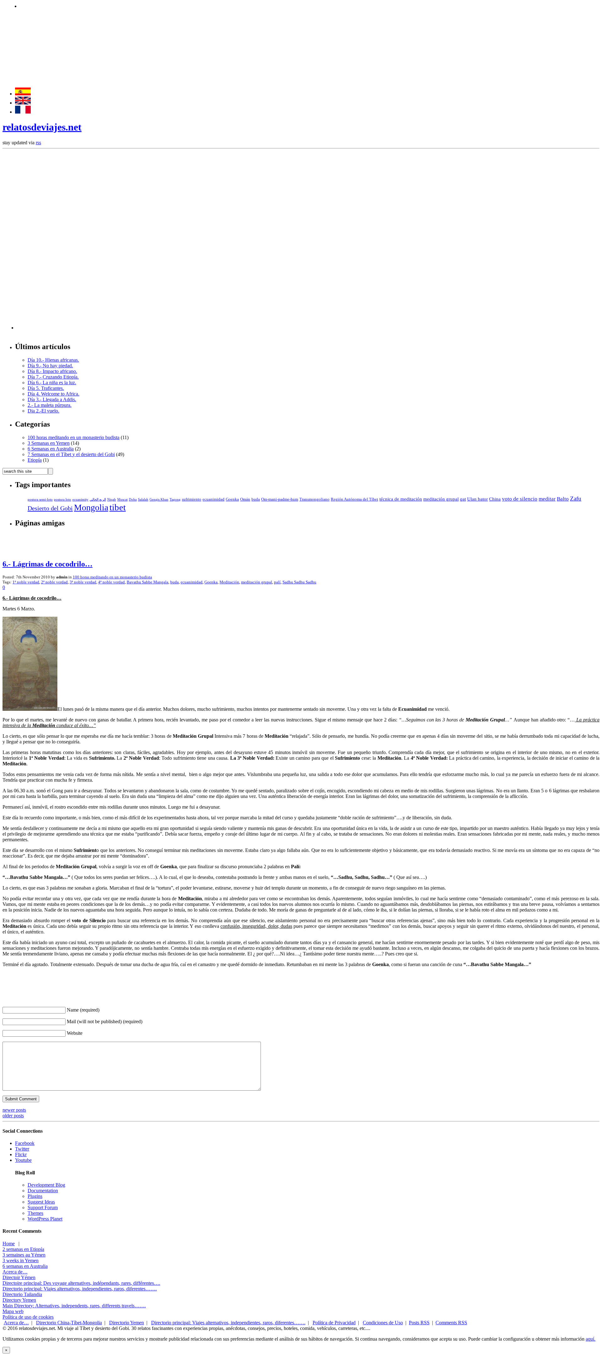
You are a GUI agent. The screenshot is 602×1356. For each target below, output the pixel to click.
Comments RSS (451, 1322)
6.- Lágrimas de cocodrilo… (47, 564)
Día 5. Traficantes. (46, 388)
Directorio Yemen (126, 1322)
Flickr (21, 1154)
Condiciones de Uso (383, 1322)
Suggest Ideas (41, 1201)
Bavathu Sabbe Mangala (147, 582)
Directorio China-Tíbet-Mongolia (69, 1322)
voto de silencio (519, 499)
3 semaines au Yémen (24, 1255)
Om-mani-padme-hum (279, 499)
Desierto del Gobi (50, 508)
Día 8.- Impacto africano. (52, 371)
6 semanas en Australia (25, 1266)
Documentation (43, 1190)
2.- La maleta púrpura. (49, 405)
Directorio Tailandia (22, 1294)
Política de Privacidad (334, 1322)
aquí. (590, 1339)
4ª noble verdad (111, 582)
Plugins (35, 1196)
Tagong (175, 499)
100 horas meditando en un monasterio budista (73, 437)
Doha (133, 499)
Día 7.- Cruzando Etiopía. (53, 377)
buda (255, 499)
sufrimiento (191, 499)
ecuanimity (80, 499)
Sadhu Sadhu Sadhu (299, 582)
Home (9, 1243)
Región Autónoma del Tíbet (354, 499)
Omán (245, 499)
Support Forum (43, 1207)
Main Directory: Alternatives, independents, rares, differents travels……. (74, 1305)
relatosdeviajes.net (42, 127)
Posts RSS (419, 1322)
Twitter (22, 1148)
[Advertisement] (134, 5)
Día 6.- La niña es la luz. (52, 382)
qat (463, 499)
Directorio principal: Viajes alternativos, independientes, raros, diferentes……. (80, 1288)
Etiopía (35, 460)
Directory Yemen (19, 1300)
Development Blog (46, 1185)
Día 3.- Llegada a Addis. (52, 399)
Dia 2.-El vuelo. (43, 410)
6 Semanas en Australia (51, 448)
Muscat (122, 499)
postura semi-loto (40, 499)
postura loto (62, 499)
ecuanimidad (213, 499)
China (495, 499)
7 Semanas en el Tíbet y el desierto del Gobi (71, 454)
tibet (117, 507)
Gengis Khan (159, 499)
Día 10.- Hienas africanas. (53, 360)
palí (277, 582)
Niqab (111, 499)
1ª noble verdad (26, 582)
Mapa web (13, 1311)
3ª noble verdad (83, 582)
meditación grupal (441, 499)
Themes (35, 1213)
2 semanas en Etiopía (23, 1249)
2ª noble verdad (54, 582)
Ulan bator (477, 499)
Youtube (23, 1160)
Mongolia (91, 507)
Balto (563, 499)
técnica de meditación (400, 499)
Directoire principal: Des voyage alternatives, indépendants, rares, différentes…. (81, 1283)
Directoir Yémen (19, 1277)
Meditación (229, 582)
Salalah (143, 499)
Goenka (232, 499)
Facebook (24, 1143)
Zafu (575, 498)
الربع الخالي (98, 499)
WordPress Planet (45, 1218)
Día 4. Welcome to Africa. (53, 393)
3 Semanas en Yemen (49, 443)
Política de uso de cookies (28, 1317)
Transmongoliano (314, 499)
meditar (547, 499)
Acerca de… (15, 1271)
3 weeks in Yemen (21, 1260)
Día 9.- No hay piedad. (50, 365)
